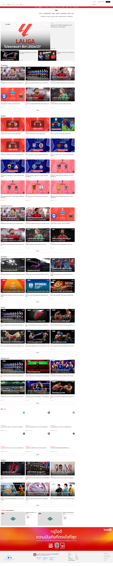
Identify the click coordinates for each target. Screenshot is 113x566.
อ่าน (12, 4)
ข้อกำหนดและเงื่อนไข (106, 554)
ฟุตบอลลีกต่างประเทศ (47, 13)
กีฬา (40, 7)
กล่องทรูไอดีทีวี (70, 558)
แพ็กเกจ (77, 557)
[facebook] (8, 558)
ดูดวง (71, 7)
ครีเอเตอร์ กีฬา (3, 425)
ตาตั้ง (17, 4)
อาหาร (59, 7)
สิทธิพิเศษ (8, 4)
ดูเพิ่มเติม (37, 110)
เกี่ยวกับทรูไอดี (106, 553)
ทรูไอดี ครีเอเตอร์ (75, 7)
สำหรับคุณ (36, 7)
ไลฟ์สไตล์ (3, 460)
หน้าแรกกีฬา (41, 13)
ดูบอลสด (53, 13)
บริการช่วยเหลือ (106, 558)
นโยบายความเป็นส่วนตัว (107, 556)
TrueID (5, 2)
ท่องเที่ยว (63, 7)
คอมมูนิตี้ (77, 558)
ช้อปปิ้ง (69, 557)
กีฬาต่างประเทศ (5, 358)
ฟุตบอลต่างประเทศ (63, 13)
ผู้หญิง (67, 7)
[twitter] (11, 558)
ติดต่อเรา (105, 560)
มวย (26, 323)
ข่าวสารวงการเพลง (53, 7)
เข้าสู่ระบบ (108, 1)
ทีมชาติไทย (52, 272)
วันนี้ (3, 4)
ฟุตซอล (2, 272)
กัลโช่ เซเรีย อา (52, 81)
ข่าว (43, 7)
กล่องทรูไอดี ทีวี (100, 1)
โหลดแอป (94, 1)
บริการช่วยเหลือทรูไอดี (71, 560)
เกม (14, 4)
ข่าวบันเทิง (47, 7)
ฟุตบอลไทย (57, 13)
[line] (6, 558)
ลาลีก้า (2, 81)
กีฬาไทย (69, 13)
